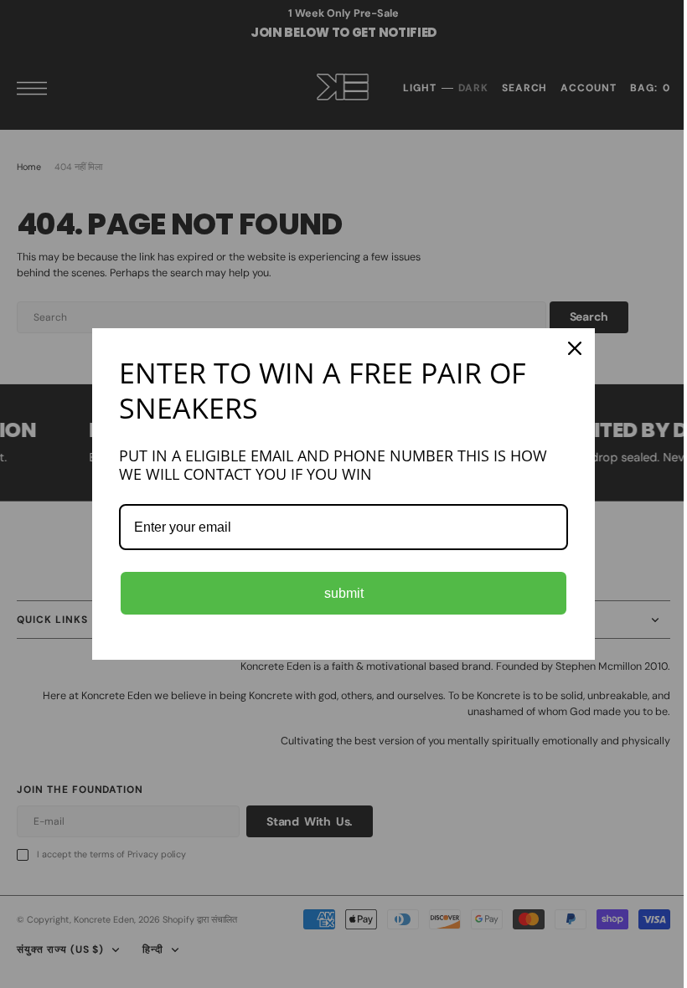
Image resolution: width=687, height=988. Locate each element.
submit (337, 593)
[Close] (569, 348)
